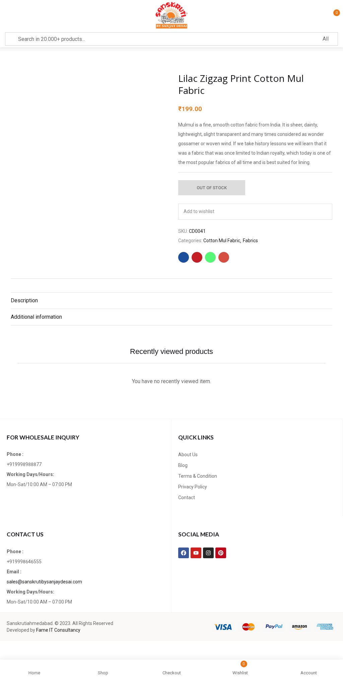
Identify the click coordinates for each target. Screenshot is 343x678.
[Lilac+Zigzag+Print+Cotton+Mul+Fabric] (197, 257)
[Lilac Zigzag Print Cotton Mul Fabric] (183, 257)
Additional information (36, 317)
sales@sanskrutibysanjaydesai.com (44, 581)
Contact (186, 497)
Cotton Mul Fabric (221, 240)
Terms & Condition (197, 476)
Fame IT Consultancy (58, 630)
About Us (188, 454)
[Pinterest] (220, 552)
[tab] (171, 300)
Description (24, 300)
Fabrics (250, 240)
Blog (183, 465)
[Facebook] (183, 552)
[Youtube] (196, 552)
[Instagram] (208, 552)
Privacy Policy (192, 486)
